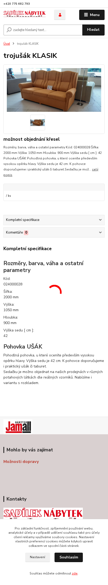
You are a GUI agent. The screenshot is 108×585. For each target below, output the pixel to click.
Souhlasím (69, 557)
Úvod (6, 44)
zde (75, 573)
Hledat (93, 29)
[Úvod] (24, 15)
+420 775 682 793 (16, 4)
